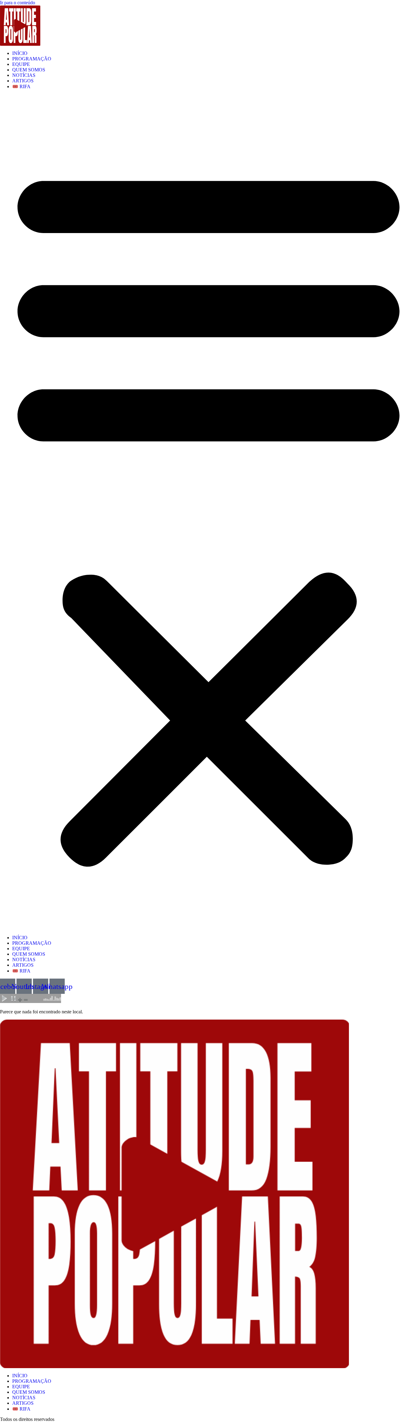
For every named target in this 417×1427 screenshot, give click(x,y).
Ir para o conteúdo (17, 2)
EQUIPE (21, 64)
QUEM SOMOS (28, 69)
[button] (208, 512)
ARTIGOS (23, 80)
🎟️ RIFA (21, 86)
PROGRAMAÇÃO (31, 58)
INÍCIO (19, 53)
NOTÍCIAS (23, 75)
